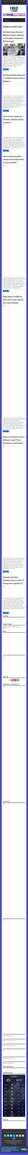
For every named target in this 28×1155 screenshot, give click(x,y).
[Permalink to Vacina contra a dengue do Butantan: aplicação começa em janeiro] (14, 125)
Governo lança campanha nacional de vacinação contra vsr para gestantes (13, 159)
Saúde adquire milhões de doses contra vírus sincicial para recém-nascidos (13, 299)
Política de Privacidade (6, 1151)
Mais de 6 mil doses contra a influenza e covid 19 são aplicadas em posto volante (13, 439)
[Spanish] (5, 627)
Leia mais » (5, 69)
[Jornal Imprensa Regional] (14, 11)
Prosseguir (24, 1149)
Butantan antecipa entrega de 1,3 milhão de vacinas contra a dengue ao (14, 78)
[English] (5, 626)
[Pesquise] (24, 1)
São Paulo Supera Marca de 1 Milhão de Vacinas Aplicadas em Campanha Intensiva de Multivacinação (13, 36)
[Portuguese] (16, 626)
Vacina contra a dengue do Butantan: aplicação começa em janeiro (13, 119)
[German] (10, 626)
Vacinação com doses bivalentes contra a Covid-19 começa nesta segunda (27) (13, 580)
